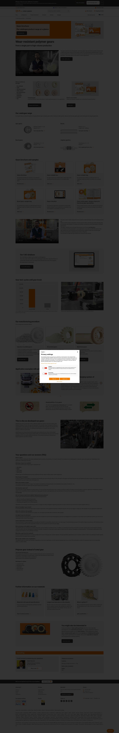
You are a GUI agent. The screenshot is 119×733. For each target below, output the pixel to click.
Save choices (59, 381)
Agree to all (65, 378)
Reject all (54, 378)
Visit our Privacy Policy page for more (48, 363)
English (42, 351)
